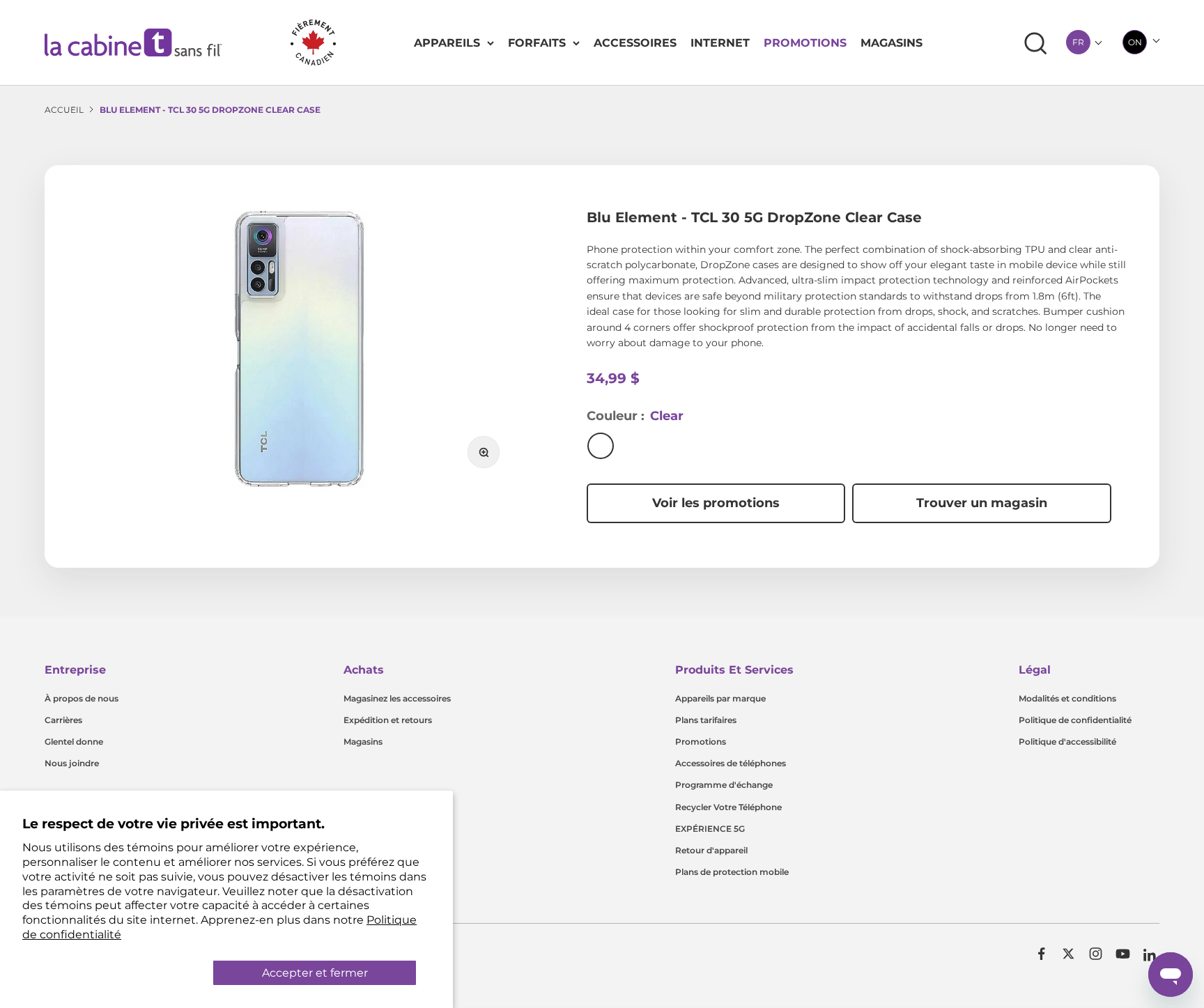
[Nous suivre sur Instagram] (1095, 953)
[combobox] (1078, 42)
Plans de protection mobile (732, 872)
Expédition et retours (388, 720)
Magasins (891, 42)
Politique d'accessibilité (1067, 741)
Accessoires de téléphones (730, 763)
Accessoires (635, 42)
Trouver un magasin (981, 503)
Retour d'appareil (711, 850)
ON (1135, 42)
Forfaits (537, 42)
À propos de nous (81, 698)
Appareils (447, 42)
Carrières (63, 720)
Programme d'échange (724, 785)
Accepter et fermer (315, 972)
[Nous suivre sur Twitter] (1068, 953)
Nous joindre (72, 763)
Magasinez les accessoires (397, 698)
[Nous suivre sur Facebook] (1041, 953)
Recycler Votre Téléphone (728, 807)
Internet (720, 42)
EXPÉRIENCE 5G (710, 828)
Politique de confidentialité (1075, 720)
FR (1078, 42)
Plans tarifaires (705, 720)
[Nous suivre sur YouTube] (1122, 953)
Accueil (64, 109)
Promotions (805, 42)
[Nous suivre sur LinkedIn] (1150, 955)
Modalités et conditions (1067, 698)
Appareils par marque (720, 698)
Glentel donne (74, 741)
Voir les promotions (716, 503)
